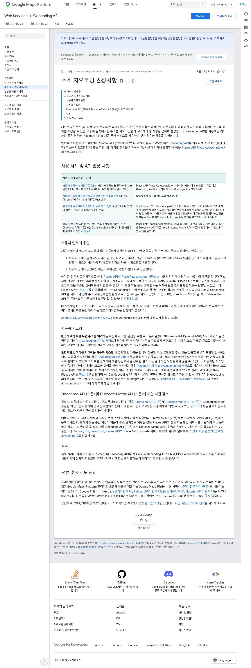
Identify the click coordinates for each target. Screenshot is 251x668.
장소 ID (83, 290)
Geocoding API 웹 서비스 (98, 340)
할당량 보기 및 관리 (186, 38)
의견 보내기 (215, 81)
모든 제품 (203, 645)
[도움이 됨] (218, 71)
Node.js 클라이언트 (198, 491)
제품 (66, 4)
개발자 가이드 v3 (38, 23)
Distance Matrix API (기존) (182, 402)
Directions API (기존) (148, 402)
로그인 (243, 4)
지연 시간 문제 (83, 231)
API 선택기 (60, 618)
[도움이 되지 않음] (223, 71)
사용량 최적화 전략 (193, 503)
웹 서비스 (121, 630)
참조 (56, 23)
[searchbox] (24, 35)
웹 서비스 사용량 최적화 (66, 630)
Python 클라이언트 (145, 491)
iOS (74, 318)
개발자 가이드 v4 (13, 23)
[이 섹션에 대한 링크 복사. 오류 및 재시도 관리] (100, 473)
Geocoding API (45, 16)
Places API (100, 318)
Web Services (15, 16)
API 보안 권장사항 (63, 624)
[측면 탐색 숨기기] (44, 661)
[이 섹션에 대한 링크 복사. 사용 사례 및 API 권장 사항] (113, 166)
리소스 (69, 23)
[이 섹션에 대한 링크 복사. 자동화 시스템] (85, 329)
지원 (181, 624)
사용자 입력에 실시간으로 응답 (79, 185)
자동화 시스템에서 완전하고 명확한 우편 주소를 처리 (91, 195)
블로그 (113, 4)
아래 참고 (131, 298)
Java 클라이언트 (118, 491)
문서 (95, 4)
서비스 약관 (185, 630)
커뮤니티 (128, 4)
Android (66, 318)
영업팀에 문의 (224, 16)
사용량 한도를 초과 (147, 503)
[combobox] (187, 4)
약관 (56, 660)
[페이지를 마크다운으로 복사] (133, 81)
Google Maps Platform (89, 71)
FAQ (56, 612)
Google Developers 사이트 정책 (92, 546)
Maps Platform (39, 4)
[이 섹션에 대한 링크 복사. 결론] (71, 446)
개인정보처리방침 (71, 660)
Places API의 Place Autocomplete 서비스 (130, 276)
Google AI (184, 645)
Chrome (116, 645)
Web (118, 624)
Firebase (133, 645)
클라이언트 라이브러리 (195, 486)
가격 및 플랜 (185, 612)
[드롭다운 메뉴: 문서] (101, 4)
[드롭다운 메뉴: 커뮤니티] (137, 4)
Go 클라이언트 (171, 491)
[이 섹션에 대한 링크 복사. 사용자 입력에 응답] (93, 243)
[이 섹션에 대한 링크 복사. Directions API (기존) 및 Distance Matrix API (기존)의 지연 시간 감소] (172, 394)
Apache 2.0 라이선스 (198, 543)
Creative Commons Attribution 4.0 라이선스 (122, 543)
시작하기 (200, 16)
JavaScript (85, 318)
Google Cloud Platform (159, 645)
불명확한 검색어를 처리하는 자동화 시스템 (85, 206)
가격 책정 (81, 4)
